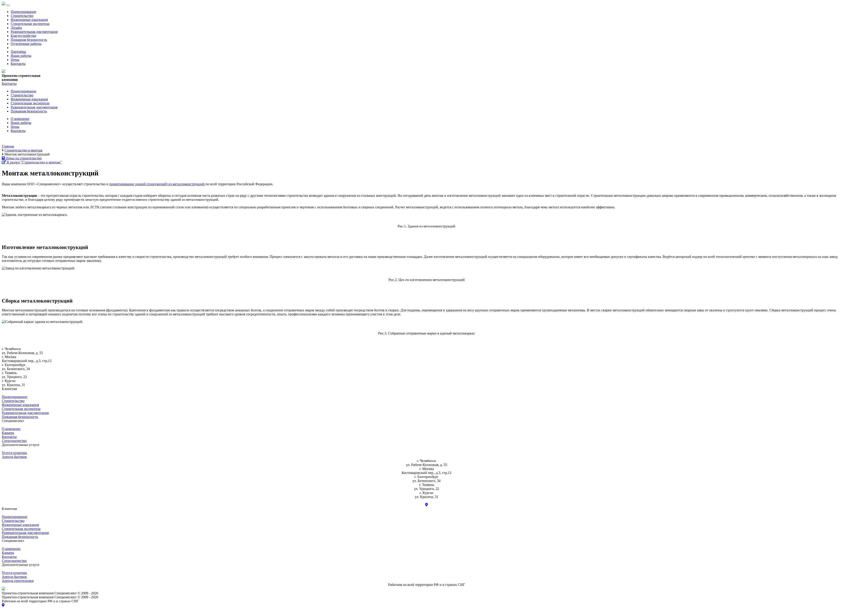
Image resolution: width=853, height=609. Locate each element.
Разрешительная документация (34, 32)
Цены (15, 60)
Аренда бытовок (14, 457)
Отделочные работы (26, 44)
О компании (20, 119)
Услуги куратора (14, 453)
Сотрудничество (14, 441)
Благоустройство (23, 36)
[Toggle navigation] (8, 5)
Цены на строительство (23, 158)
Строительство (22, 16)
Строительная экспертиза (30, 24)
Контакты (18, 64)
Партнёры (18, 52)
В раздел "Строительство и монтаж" (34, 162)
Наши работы (21, 56)
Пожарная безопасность (29, 40)
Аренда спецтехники (18, 581)
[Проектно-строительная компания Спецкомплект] (3, 72)
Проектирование (23, 12)
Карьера (8, 433)
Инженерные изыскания (29, 20)
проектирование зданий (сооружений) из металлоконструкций (157, 184)
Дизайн (16, 28)
